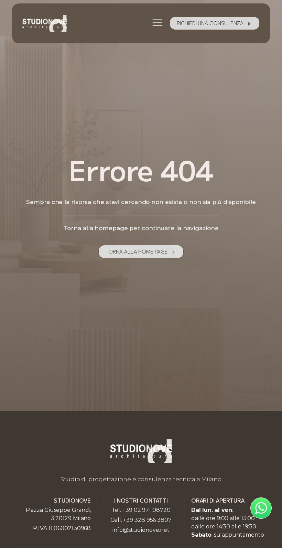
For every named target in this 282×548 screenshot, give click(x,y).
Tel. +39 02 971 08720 (141, 510)
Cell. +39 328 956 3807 (141, 520)
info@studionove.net (141, 530)
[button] (215, 23)
